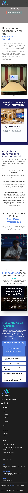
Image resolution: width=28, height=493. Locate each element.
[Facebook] (2, 403)
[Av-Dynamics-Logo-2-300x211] (4, 3)
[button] (14, 343)
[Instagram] (4, 403)
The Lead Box (9, 487)
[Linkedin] (7, 403)
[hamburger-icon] (25, 3)
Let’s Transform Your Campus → (14, 307)
